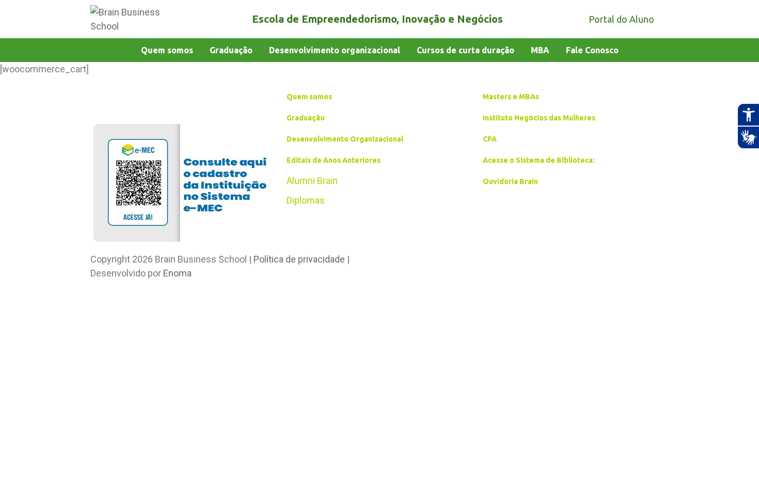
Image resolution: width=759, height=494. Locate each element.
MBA (540, 50)
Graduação (231, 50)
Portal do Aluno (621, 19)
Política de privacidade (299, 259)
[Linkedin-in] (462, 265)
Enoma (177, 273)
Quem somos (167, 50)
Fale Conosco (592, 50)
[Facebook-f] (400, 265)
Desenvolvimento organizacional (334, 50)
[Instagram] (431, 265)
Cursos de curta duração (465, 50)
